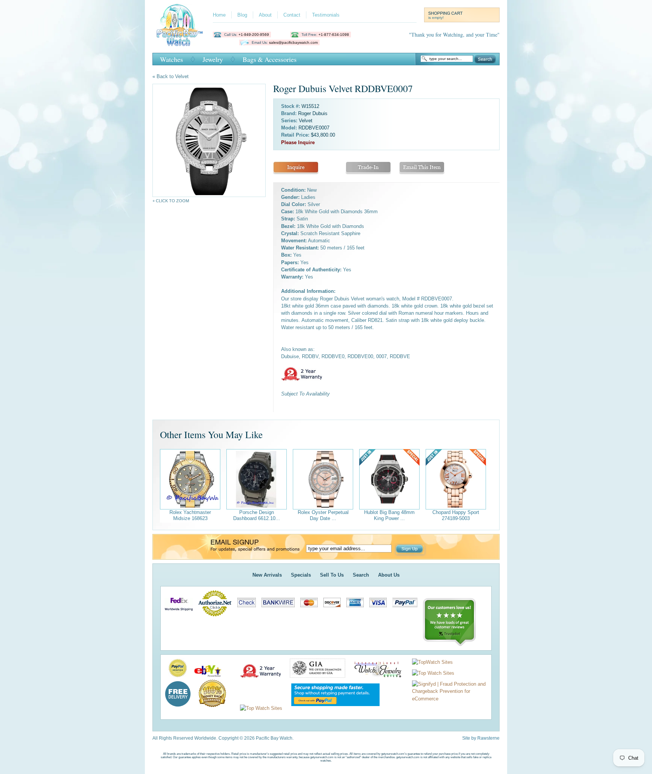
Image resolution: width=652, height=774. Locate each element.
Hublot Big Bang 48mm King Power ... (389, 515)
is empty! (436, 17)
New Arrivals (267, 575)
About (265, 15)
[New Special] (389, 479)
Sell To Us (332, 575)
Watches (171, 59)
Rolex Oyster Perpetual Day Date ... (323, 515)
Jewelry (213, 59)
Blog (242, 15)
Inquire (295, 168)
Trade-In (368, 168)
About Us (389, 575)
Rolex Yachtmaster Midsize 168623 (190, 515)
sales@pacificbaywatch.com (293, 42)
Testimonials (326, 15)
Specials (301, 575)
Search (485, 59)
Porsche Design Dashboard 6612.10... (256, 515)
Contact (291, 15)
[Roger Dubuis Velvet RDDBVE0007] (209, 140)
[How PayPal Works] (332, 708)
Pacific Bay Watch (179, 25)
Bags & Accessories (270, 59)
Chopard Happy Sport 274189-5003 (455, 515)
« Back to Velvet (170, 76)
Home (219, 15)
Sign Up (410, 549)
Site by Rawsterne (481, 738)
